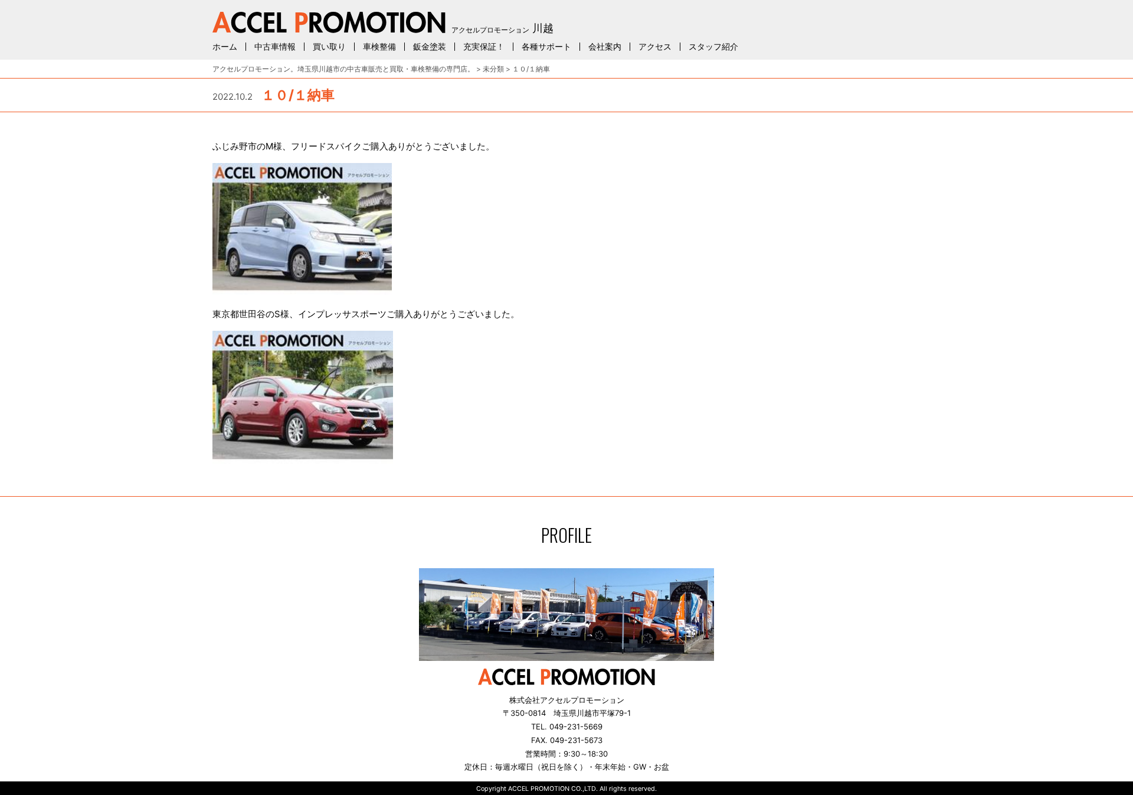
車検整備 (379, 47)
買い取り (329, 47)
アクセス (655, 47)
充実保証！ (484, 47)
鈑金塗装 (429, 47)
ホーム (224, 47)
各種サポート (546, 47)
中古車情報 (275, 47)
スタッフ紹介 (713, 47)
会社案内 (604, 47)
